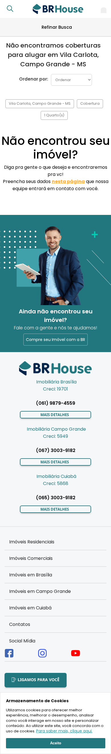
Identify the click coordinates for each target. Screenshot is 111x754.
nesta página (68, 181)
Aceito (55, 743)
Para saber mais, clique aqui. (64, 731)
